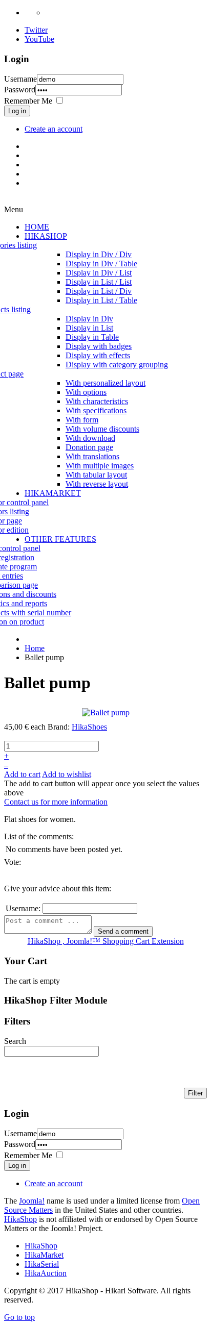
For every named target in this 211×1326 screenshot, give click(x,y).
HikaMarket (44, 1254)
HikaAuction (46, 1273)
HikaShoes (89, 726)
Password (19, 89)
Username (20, 78)
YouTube (39, 39)
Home (35, 648)
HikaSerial (42, 1264)
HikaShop (20, 1219)
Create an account (53, 128)
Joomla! (32, 1200)
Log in (17, 111)
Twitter (36, 30)
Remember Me (28, 100)
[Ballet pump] (106, 712)
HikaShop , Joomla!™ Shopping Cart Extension (106, 941)
